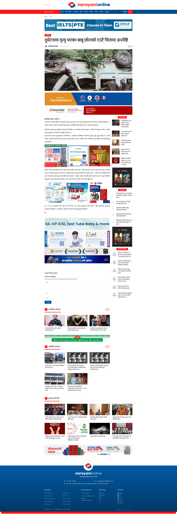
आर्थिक (91, 12)
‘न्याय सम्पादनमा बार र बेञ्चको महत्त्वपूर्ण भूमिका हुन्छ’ (126, 133)
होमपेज (61, 12)
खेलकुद (107, 12)
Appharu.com (129, 509)
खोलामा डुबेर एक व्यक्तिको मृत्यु (97, 436)
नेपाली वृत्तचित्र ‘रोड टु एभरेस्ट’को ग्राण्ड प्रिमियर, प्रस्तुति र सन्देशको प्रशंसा (126, 123)
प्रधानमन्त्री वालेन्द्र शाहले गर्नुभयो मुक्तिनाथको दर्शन (53, 329)
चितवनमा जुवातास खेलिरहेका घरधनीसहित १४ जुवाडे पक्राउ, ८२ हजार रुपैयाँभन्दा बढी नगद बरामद (77, 388)
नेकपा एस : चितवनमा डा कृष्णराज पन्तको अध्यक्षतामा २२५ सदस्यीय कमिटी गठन (125, 254)
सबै (107, 309)
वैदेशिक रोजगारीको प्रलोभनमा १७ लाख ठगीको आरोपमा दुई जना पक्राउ (126, 161)
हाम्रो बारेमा (101, 493)
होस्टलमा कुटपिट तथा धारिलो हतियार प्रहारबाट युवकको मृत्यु (77, 329)
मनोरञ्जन (101, 12)
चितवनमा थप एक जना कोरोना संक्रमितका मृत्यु (123, 287)
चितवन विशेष (68, 12)
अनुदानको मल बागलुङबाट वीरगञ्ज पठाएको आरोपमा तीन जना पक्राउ (98, 329)
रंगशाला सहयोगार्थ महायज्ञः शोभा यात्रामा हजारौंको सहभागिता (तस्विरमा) (124, 263)
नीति (100, 499)
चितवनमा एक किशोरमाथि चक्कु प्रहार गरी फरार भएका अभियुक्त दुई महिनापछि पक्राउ (99, 367)
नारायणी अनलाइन (53, 46)
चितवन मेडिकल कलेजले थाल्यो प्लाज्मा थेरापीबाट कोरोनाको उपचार (124, 279)
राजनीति (86, 12)
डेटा (99, 501)
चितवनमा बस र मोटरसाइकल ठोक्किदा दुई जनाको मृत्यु (54, 366)
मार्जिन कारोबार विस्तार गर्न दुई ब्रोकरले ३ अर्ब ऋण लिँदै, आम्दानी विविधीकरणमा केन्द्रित (77, 438)
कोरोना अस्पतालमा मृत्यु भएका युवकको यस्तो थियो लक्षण (124, 271)
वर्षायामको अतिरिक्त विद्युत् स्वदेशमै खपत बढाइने (126, 142)
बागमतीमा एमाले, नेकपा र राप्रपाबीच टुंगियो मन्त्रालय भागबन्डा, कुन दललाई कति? (54, 388)
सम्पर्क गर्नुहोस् (102, 495)
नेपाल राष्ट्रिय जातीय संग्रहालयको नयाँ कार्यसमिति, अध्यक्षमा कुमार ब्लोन (122, 437)
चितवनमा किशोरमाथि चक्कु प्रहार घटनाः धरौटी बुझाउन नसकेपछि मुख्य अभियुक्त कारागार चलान (76, 367)
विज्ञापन (100, 497)
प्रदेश (81, 12)
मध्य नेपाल (75, 12)
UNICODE (130, 12)
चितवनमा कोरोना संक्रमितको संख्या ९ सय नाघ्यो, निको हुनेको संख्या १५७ (125, 295)
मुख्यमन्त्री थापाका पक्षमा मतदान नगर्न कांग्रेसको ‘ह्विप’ (125, 151)
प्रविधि (96, 12)
